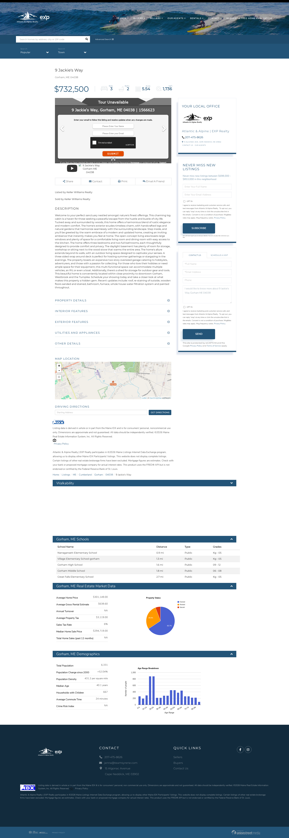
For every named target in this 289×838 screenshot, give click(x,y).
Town (61, 52)
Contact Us (187, 145)
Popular (25, 52)
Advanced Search (103, 39)
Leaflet (144, 398)
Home (56, 474)
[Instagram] (248, 749)
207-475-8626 (194, 137)
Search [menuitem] (121, 18)
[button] (87, 39)
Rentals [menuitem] (195, 18)
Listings (66, 474)
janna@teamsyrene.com (120, 763)
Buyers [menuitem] (138, 18)
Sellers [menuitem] (155, 18)
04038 (109, 474)
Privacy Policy (61, 443)
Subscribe (199, 228)
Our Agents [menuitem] (175, 18)
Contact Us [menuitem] (180, 768)
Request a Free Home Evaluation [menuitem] (249, 18)
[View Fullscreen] (59, 377)
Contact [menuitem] (214, 18)
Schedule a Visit (219, 255)
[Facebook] (240, 749)
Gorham (98, 474)
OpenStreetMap (155, 398)
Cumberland (85, 474)
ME (74, 474)
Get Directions (160, 412)
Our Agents (200, 145)
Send (198, 333)
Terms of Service (214, 345)
